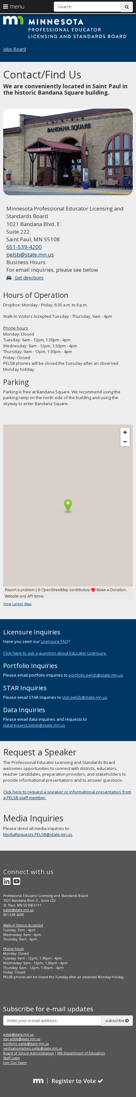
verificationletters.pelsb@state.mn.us (32, 1048)
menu (16, 6)
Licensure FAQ (54, 641)
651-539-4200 (24, 247)
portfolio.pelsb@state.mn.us (96, 675)
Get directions (29, 278)
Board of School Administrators (28, 1053)
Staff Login (11, 1058)
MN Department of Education (81, 1053)
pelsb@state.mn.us (30, 254)
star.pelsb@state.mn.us (85, 697)
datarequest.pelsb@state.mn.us (34, 725)
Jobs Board (14, 49)
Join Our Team (15, 1062)
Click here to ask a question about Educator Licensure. (55, 653)
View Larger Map (17, 603)
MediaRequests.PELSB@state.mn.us (37, 834)
